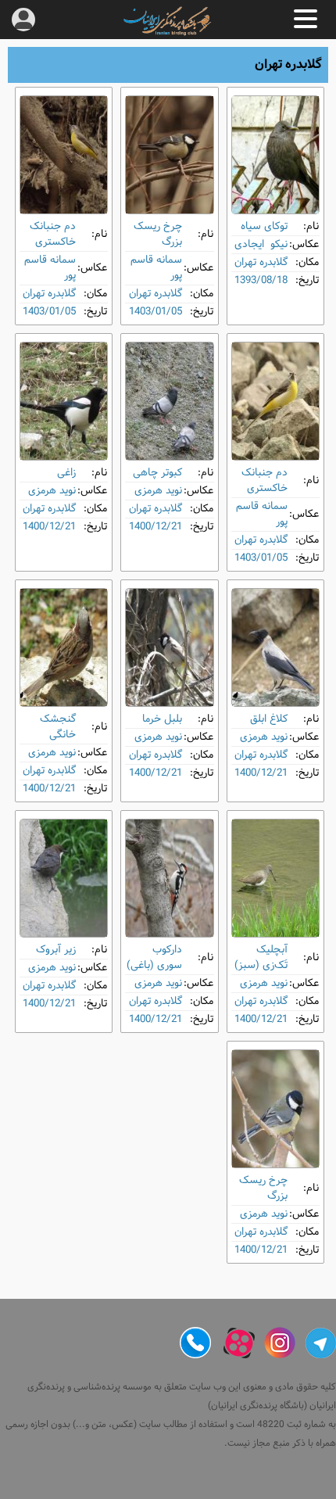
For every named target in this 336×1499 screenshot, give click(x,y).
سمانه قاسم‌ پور (156, 268)
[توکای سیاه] (275, 154)
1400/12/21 (155, 527)
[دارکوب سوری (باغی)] (169, 878)
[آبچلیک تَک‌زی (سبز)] (275, 878)
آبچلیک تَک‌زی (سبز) (261, 957)
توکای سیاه (264, 226)
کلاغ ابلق (269, 719)
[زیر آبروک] (64, 878)
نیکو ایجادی (261, 244)
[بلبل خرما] (169, 647)
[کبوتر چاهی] (169, 401)
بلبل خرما (162, 719)
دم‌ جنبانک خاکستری (53, 234)
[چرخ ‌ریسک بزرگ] (169, 154)
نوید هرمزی (158, 491)
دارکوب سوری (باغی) (154, 957)
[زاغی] (64, 401)
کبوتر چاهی (157, 473)
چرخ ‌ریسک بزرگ (158, 234)
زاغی (66, 473)
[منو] (305, 19)
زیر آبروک (56, 950)
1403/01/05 (155, 312)
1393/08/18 (261, 280)
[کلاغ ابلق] (275, 647)
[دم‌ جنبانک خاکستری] (64, 154)
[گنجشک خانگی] (64, 647)
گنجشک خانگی (58, 727)
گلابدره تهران (261, 262)
